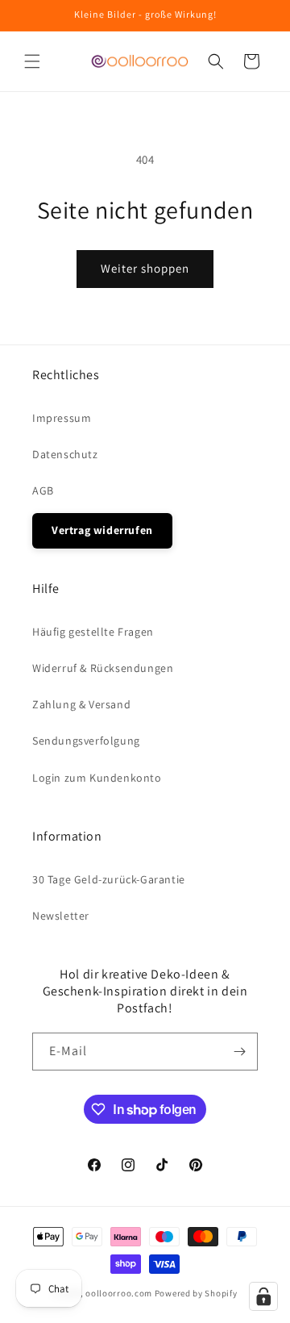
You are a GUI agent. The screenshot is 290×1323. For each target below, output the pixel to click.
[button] (32, 61)
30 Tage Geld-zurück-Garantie (108, 879)
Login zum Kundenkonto (97, 777)
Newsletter (60, 915)
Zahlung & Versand (81, 704)
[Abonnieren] (239, 1052)
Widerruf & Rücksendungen (102, 668)
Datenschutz (65, 454)
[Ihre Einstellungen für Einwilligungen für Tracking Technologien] (263, 1296)
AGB (43, 490)
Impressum (61, 418)
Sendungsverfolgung (86, 740)
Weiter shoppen (145, 268)
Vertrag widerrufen (102, 530)
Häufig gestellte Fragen (93, 631)
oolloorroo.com (118, 1293)
